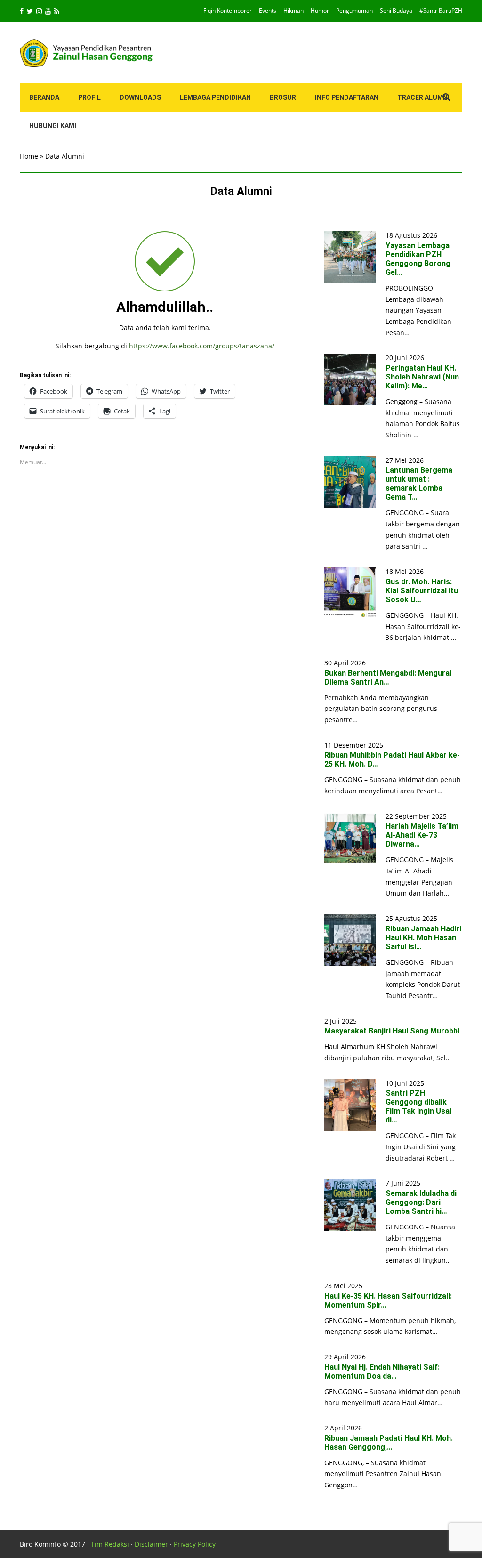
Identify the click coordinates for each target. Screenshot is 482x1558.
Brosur (283, 97)
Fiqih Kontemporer (227, 11)
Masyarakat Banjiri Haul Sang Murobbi (391, 1030)
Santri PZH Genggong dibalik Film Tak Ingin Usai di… (418, 1106)
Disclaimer (151, 1544)
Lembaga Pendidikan (215, 97)
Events (267, 11)
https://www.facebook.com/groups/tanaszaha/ (201, 345)
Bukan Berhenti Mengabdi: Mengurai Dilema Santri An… (387, 677)
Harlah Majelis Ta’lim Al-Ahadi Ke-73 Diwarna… (422, 835)
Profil (89, 97)
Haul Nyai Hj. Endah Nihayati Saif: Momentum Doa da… (382, 1371)
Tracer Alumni (423, 97)
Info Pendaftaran (346, 97)
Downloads (140, 97)
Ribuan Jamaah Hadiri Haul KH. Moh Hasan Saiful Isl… (423, 937)
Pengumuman (354, 11)
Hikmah (293, 11)
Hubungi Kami (52, 125)
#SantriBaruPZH (440, 11)
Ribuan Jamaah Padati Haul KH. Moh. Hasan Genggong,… (388, 1443)
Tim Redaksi (110, 1544)
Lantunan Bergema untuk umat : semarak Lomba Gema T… (419, 483)
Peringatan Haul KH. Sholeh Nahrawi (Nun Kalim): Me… (422, 376)
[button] (350, 257)
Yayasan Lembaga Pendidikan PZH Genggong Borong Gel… (418, 259)
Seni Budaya (396, 11)
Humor (320, 11)
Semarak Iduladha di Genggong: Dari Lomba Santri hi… (421, 1202)
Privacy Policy (195, 1544)
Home (29, 156)
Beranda (44, 97)
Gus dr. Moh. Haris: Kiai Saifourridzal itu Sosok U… (422, 590)
